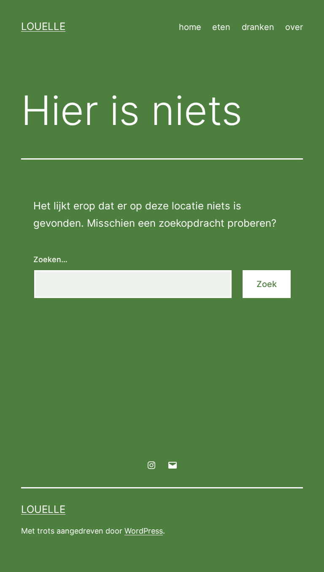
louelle (43, 26)
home (190, 27)
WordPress (143, 530)
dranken (258, 27)
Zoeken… (50, 259)
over (294, 27)
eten (221, 27)
